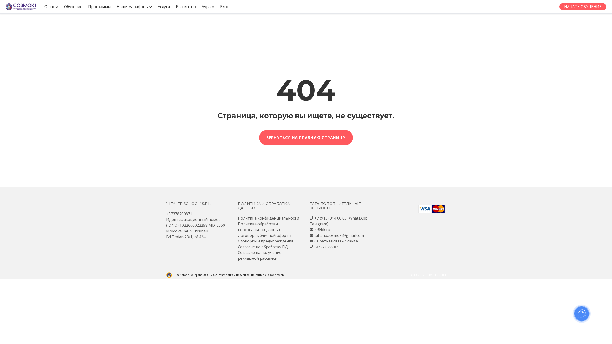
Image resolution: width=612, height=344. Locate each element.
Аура (206, 6)
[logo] (21, 6)
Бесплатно (186, 6)
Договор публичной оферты (264, 235)
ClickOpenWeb (274, 275)
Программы (99, 6)
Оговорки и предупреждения (265, 241)
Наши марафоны (132, 6)
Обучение (73, 6)
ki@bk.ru (322, 229)
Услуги (164, 6)
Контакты (437, 275)
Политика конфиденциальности (268, 218)
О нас (49, 6)
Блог (224, 6)
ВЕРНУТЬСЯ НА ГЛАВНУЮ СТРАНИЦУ (306, 137)
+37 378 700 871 (327, 246)
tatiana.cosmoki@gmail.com (339, 235)
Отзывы (417, 275)
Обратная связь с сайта (336, 241)
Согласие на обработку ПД (263, 246)
